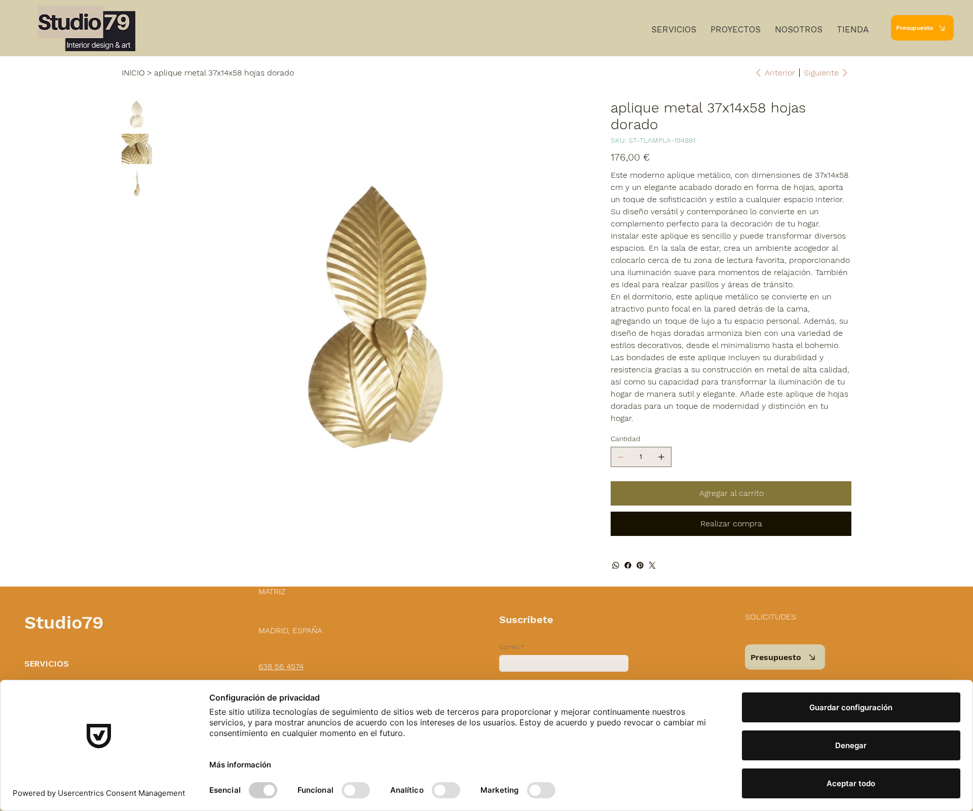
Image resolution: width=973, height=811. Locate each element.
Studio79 (63, 622)
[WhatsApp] (616, 565)
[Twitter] (652, 565)
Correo (512, 646)
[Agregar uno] (661, 457)
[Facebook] (628, 565)
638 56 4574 (281, 666)
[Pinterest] (640, 565)
